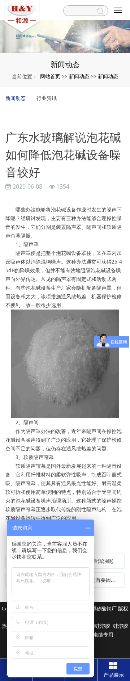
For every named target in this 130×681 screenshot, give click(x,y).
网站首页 (50, 76)
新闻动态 (79, 76)
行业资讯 (46, 97)
